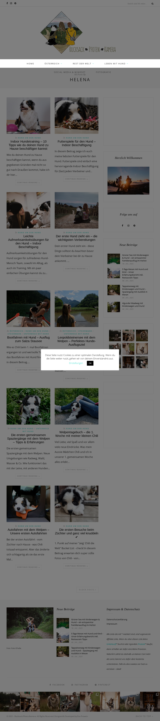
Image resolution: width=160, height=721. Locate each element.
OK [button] (90, 363)
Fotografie (103, 72)
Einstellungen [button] (76, 363)
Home (30, 63)
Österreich (52, 63)
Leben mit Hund (115, 63)
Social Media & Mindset (69, 72)
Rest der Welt (82, 63)
